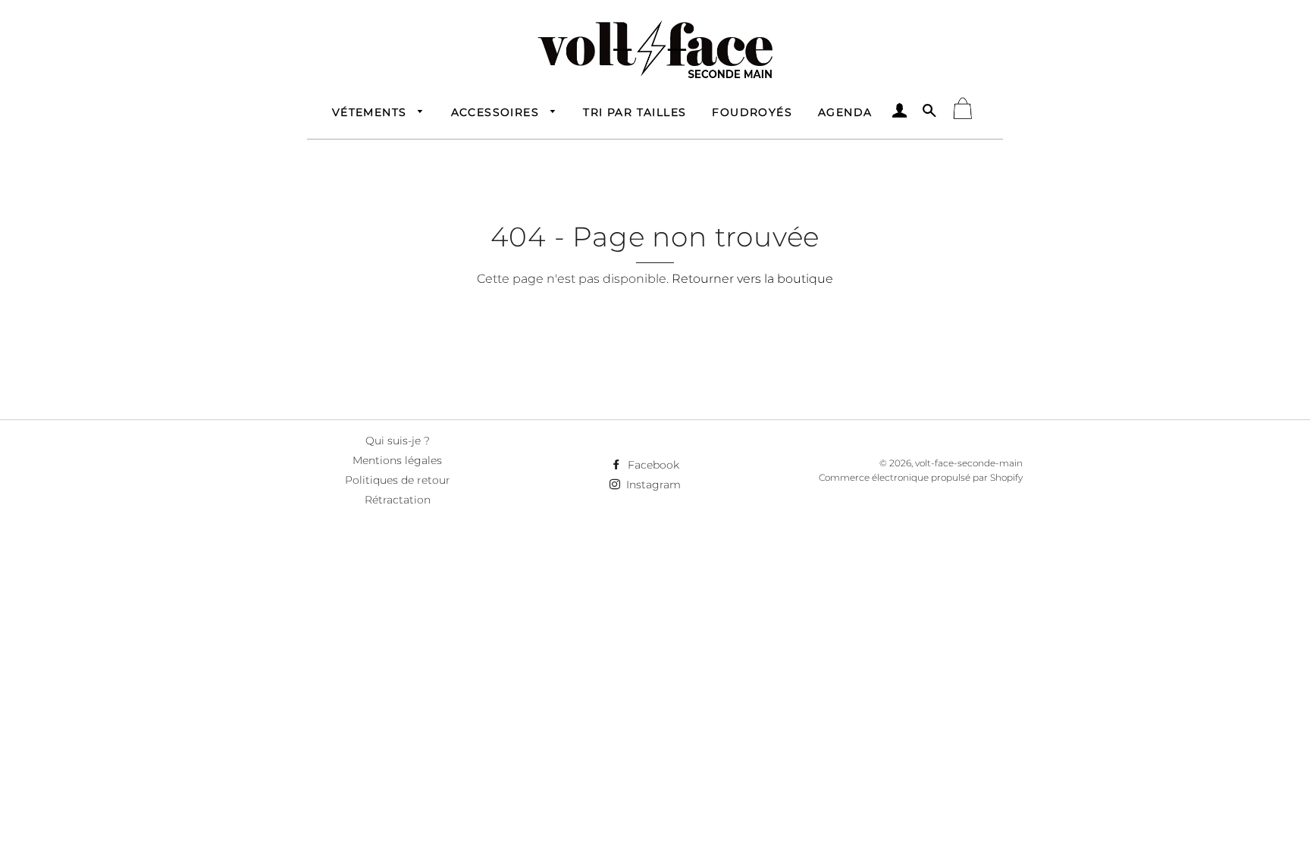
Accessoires (497, 112)
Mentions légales (397, 460)
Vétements (371, 112)
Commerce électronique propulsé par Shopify (921, 477)
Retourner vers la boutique (752, 278)
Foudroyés (752, 112)
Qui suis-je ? (397, 440)
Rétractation (398, 500)
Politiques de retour (397, 480)
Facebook (652, 465)
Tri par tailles (634, 112)
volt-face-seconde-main (969, 463)
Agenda (845, 112)
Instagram (652, 484)
